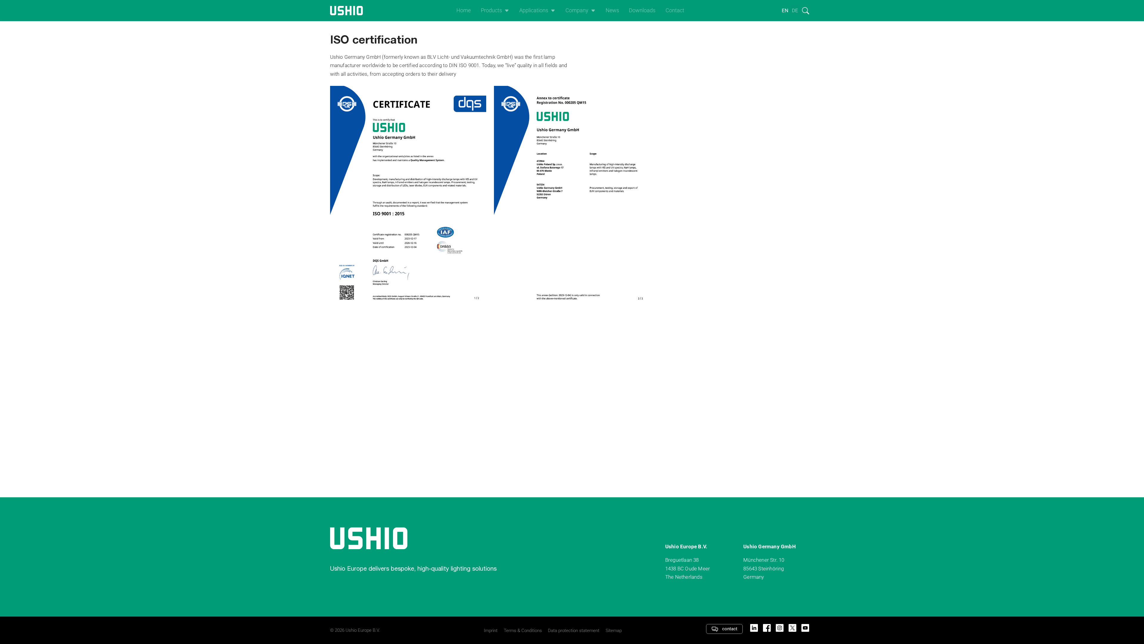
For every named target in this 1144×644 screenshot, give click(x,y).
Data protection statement (573, 630)
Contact (675, 10)
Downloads (642, 10)
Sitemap (614, 630)
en (785, 10)
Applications (533, 10)
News (612, 10)
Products (491, 10)
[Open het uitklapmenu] (505, 10)
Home (463, 10)
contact (729, 628)
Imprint (491, 630)
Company (576, 10)
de (795, 10)
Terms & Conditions (523, 630)
